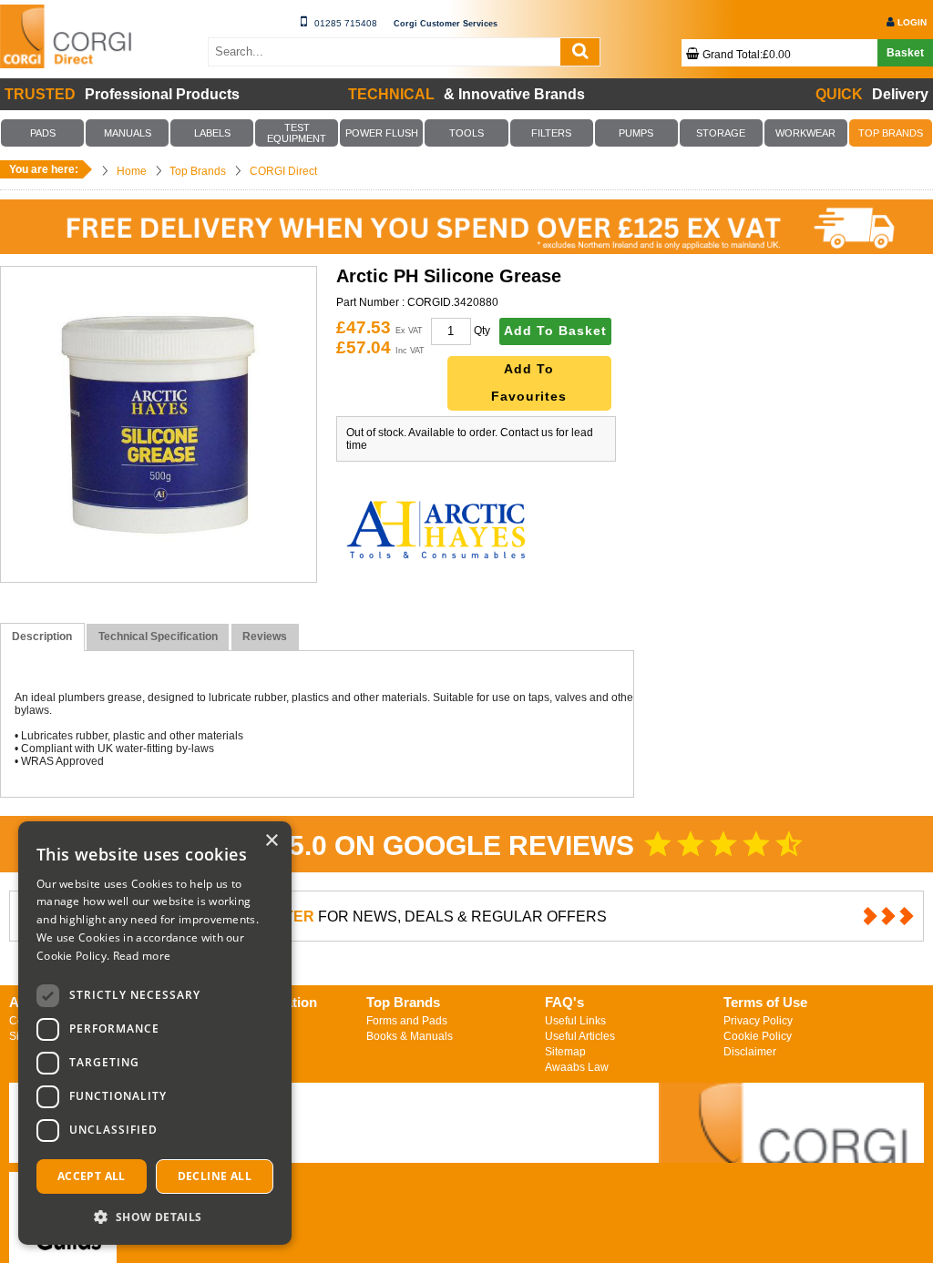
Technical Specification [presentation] (158, 636)
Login (912, 22)
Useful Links (575, 1020)
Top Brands (403, 1002)
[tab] (42, 637)
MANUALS (127, 132)
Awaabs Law (577, 1067)
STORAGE (720, 132)
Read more (142, 955)
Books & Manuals (409, 1036)
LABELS (212, 132)
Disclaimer (749, 1051)
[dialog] (155, 1033)
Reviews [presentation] (264, 636)
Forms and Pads (406, 1020)
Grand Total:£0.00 (746, 54)
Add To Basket (555, 331)
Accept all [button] (91, 1176)
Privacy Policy (758, 1020)
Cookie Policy (757, 1036)
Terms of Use (765, 1002)
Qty (482, 330)
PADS (43, 132)
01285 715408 (345, 23)
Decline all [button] (214, 1176)
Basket (905, 52)
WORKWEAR (805, 132)
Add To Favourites (529, 382)
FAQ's (564, 1002)
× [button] (271, 841)
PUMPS (636, 132)
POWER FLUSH (381, 132)
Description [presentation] (42, 636)
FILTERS (551, 132)
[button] (154, 1216)
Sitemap (565, 1051)
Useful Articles (580, 1036)
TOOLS (466, 132)
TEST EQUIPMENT (296, 133)
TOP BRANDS (890, 132)
